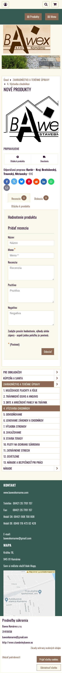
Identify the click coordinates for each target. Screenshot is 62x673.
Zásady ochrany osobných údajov (46, 648)
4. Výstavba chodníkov (16, 408)
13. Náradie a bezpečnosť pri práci (23, 462)
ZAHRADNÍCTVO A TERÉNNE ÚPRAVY (21, 384)
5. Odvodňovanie (12, 414)
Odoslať (48, 352)
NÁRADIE (7, 468)
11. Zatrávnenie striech (16, 450)
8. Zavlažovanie (12, 432)
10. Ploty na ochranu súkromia (21, 444)
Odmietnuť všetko (48, 667)
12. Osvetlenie (11, 456)
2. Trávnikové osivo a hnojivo (20, 396)
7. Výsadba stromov (14, 426)
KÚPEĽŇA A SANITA (13, 378)
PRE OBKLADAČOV (12, 372)
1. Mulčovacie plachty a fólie (20, 390)
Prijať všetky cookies (48, 659)
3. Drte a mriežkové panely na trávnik (25, 402)
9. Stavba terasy (13, 438)
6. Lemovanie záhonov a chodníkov (23, 420)
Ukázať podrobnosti (11, 657)
